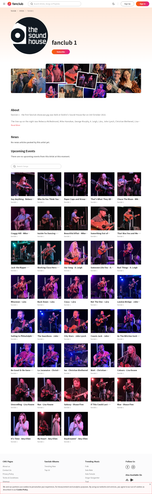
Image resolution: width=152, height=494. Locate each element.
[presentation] (16, 80)
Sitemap (6, 481)
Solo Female (90, 474)
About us (6, 466)
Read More (15, 125)
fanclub (13, 11)
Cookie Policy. (22, 489)
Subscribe (61, 52)
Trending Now (50, 466)
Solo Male (89, 470)
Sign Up (127, 4)
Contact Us (7, 470)
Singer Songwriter (92, 478)
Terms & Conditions (11, 478)
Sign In (142, 4)
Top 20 (47, 470)
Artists (21, 11)
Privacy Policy (8, 474)
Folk (87, 466)
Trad (87, 481)
